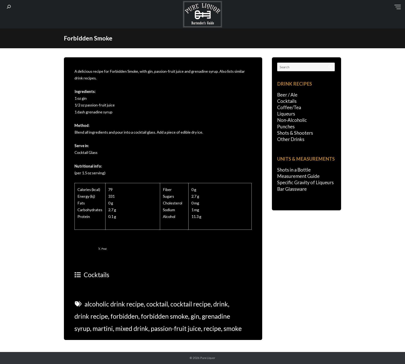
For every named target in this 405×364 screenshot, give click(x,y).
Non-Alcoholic (292, 120)
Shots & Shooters (295, 133)
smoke (233, 328)
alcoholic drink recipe (114, 304)
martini (103, 328)
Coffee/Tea (289, 107)
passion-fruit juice (176, 328)
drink (220, 304)
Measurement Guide (298, 176)
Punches (286, 126)
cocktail (157, 304)
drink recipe (91, 316)
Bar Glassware (292, 189)
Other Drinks (290, 139)
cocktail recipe (190, 304)
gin (195, 316)
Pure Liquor (207, 358)
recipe (212, 328)
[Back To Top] (393, 353)
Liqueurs (286, 114)
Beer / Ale (287, 95)
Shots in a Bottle (294, 170)
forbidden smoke (164, 316)
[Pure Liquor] (202, 15)
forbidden (124, 316)
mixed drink (131, 328)
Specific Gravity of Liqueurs (305, 182)
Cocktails (96, 274)
